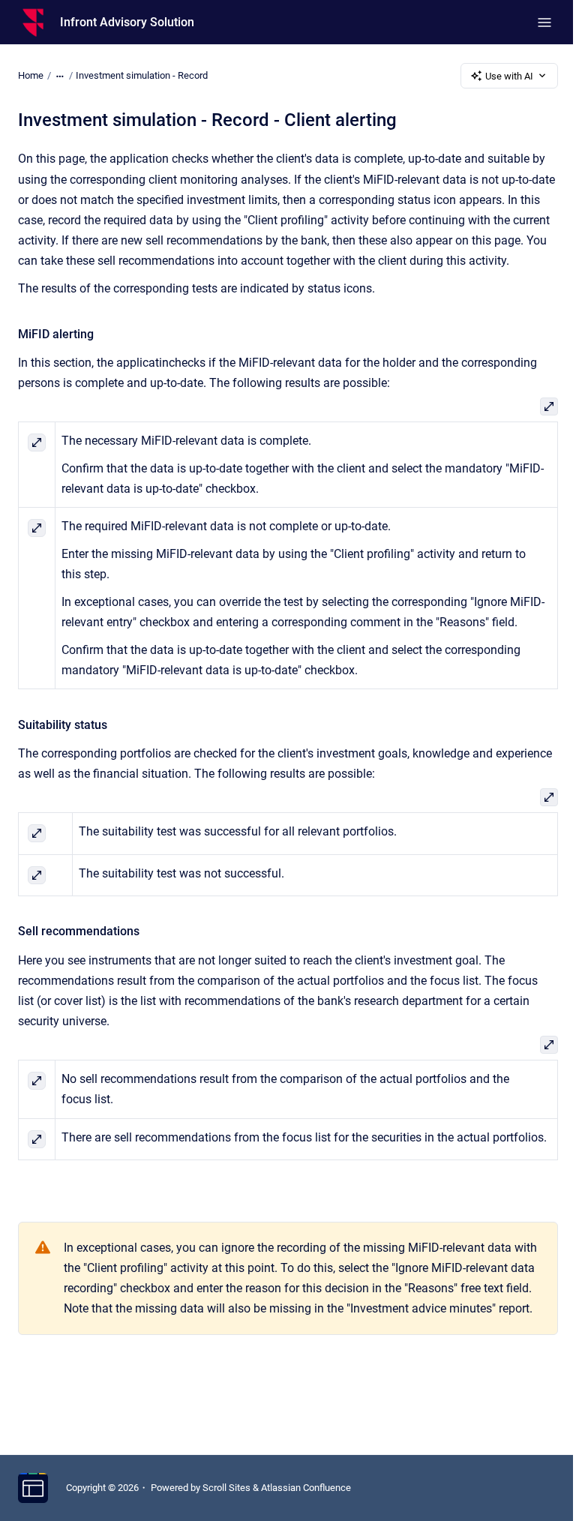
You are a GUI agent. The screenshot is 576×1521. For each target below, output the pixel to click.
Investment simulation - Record (142, 75)
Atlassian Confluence (306, 1487)
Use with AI (509, 76)
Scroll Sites (226, 1487)
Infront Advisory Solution (127, 22)
